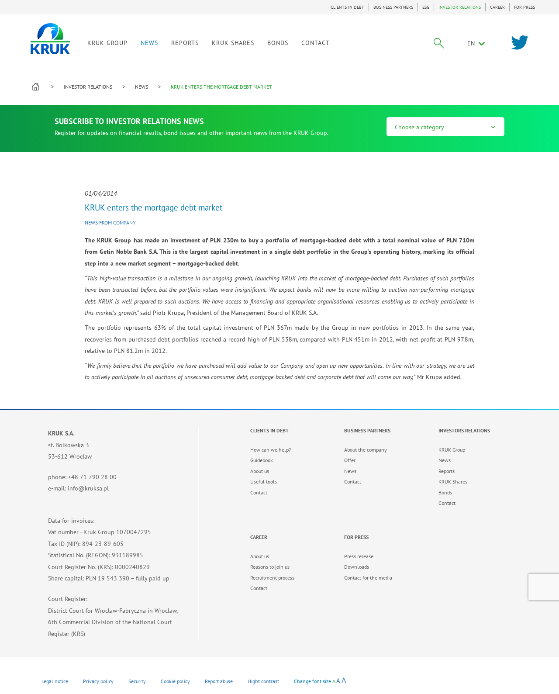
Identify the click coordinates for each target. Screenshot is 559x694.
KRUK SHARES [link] (233, 43)
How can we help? (270, 449)
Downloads (356, 566)
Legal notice (54, 681)
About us (259, 471)
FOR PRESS (524, 7)
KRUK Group (451, 449)
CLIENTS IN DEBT (347, 7)
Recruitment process (272, 577)
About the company (365, 449)
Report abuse (219, 681)
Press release (358, 556)
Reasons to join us (270, 566)
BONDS (277, 43)
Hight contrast (263, 681)
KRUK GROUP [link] (107, 43)
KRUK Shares (452, 481)
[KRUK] (50, 38)
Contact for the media (368, 577)
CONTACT (315, 43)
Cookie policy (175, 681)
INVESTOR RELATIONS (459, 7)
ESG (425, 7)
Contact (258, 492)
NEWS (149, 43)
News (350, 471)
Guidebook (261, 460)
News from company (110, 222)
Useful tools (263, 481)
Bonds (445, 492)
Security (137, 681)
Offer (349, 460)
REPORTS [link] (185, 43)
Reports (446, 471)
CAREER (497, 7)
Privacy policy (98, 681)
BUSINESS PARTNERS (393, 7)
